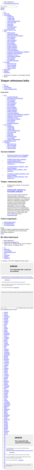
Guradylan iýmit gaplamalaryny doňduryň (18, 52)
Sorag (2, 233)
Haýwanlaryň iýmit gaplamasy (15, 35)
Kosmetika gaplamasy (13, 60)
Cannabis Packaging (12, 34)
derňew (9, 215)
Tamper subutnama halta (13, 21)
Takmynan (6, 13)
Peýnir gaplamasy (12, 44)
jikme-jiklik (14, 215)
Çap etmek (7, 62)
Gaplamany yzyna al (12, 54)
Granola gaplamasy (12, 47)
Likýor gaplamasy (12, 40)
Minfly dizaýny (11, 32)
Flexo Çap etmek (11, 65)
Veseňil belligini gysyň (10, 30)
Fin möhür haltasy (12, 27)
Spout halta (10, 24)
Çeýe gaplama (7, 15)
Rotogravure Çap (11, 63)
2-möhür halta (11, 18)
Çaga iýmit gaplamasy (13, 50)
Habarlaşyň (7, 72)
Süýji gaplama (11, 43)
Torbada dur (10, 16)
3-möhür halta (11, 19)
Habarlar (6, 71)
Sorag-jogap (7, 69)
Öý (5, 12)
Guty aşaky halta (11, 22)
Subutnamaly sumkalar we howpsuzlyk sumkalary (16, 190)
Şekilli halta (10, 25)
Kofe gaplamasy (11, 37)
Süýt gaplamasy (11, 41)
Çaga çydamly (11, 28)
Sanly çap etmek (11, 66)
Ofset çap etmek (11, 68)
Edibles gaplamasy (12, 49)
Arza (5, 31)
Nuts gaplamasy (11, 57)
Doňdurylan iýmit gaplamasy (14, 53)
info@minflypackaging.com (11, 242)
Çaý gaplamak (11, 38)
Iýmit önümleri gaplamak (13, 56)
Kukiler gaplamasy (12, 46)
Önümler (6, 86)
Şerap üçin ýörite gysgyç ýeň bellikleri (17, 156)
